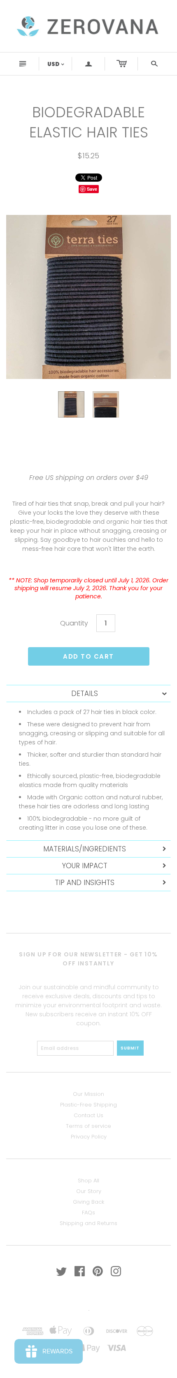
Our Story (88, 1191)
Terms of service (88, 1126)
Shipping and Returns (88, 1223)
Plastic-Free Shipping (88, 1105)
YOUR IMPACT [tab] (84, 866)
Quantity (74, 623)
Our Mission (88, 1094)
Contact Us (88, 1115)
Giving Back (88, 1202)
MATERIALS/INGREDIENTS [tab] (84, 849)
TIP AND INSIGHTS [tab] (84, 882)
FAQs (88, 1212)
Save (92, 189)
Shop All (88, 1180)
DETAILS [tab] (84, 693)
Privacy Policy (89, 1137)
